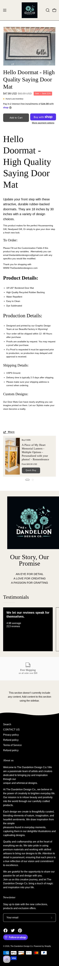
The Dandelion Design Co (21, 946)
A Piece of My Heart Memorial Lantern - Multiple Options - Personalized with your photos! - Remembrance (35, 452)
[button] (47, 10)
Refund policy (11, 740)
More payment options (43, 123)
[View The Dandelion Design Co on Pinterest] (20, 930)
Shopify (47, 946)
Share (11, 432)
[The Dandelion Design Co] (29, 10)
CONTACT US (11, 729)
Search (7, 724)
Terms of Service (12, 745)
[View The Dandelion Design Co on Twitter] (12, 930)
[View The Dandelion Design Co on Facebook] (5, 930)
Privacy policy (11, 734)
